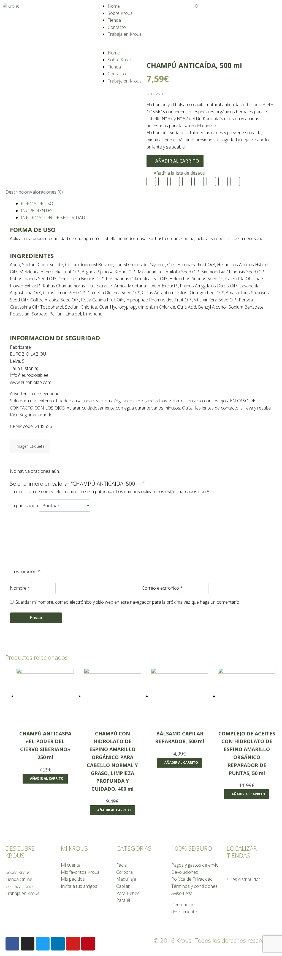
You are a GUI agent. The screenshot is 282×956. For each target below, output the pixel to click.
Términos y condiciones (194, 886)
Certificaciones (20, 886)
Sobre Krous (120, 13)
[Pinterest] (88, 943)
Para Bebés (127, 893)
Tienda (114, 20)
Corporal (125, 872)
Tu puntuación (24, 505)
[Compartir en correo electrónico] (151, 181)
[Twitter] (43, 943)
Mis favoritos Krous (80, 872)
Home (114, 6)
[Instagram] (27, 943)
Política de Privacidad (192, 879)
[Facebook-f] (12, 943)
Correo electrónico (162, 588)
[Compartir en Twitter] (175, 181)
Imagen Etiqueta (30, 446)
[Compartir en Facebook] (163, 181)
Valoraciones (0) (46, 192)
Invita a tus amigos (79, 886)
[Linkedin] (58, 943)
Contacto (117, 27)
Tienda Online (19, 879)
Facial (122, 865)
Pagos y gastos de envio (195, 865)
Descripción (18, 192)
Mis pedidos (73, 879)
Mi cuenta (70, 865)
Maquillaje (126, 879)
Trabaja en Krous (125, 34)
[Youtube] (73, 943)
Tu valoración (25, 571)
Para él (123, 900)
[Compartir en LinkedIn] (199, 181)
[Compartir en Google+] (211, 181)
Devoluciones (184, 872)
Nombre (20, 588)
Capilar (123, 886)
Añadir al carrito (177, 161)
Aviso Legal (182, 893)
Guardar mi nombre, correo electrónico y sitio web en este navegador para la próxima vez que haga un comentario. (127, 602)
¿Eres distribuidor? (244, 879)
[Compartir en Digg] (235, 181)
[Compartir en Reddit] (223, 181)
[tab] (18, 192)
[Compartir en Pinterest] (187, 181)
